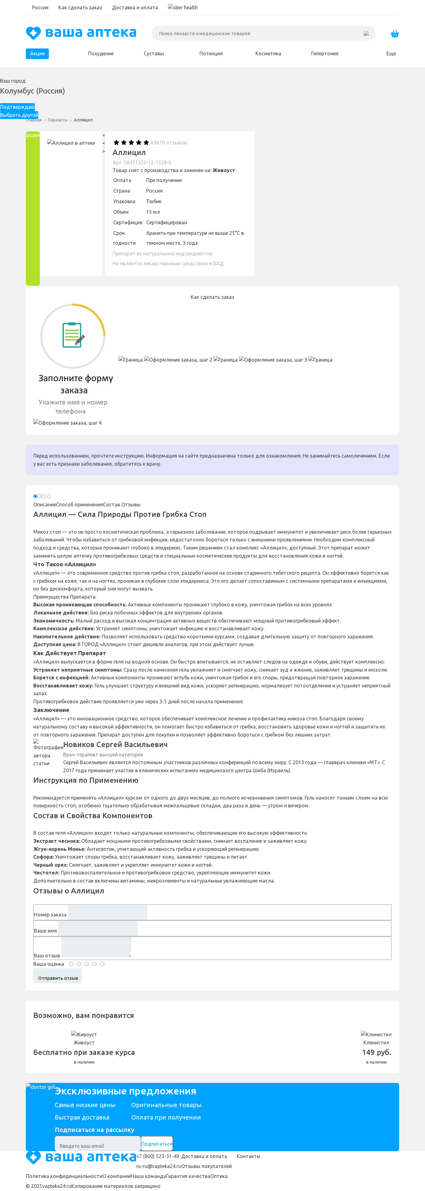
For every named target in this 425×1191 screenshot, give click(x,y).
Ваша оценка (48, 964)
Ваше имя (45, 930)
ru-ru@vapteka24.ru (158, 1166)
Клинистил (376, 1042)
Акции (37, 53)
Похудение (101, 53)
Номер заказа (50, 914)
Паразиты (58, 119)
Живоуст (224, 170)
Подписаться (157, 1144)
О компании (116, 1176)
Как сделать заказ (80, 7)
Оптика (219, 1176)
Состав (111, 504)
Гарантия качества (188, 1176)
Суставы (154, 53)
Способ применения (79, 504)
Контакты (248, 1156)
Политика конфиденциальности (64, 1176)
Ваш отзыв (47, 955)
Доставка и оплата (135, 7)
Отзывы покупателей (206, 1166)
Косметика (268, 53)
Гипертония (325, 53)
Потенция (211, 53)
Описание (44, 504)
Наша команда (148, 1176)
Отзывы (131, 504)
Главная (34, 119)
